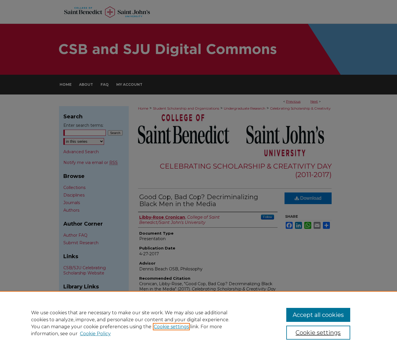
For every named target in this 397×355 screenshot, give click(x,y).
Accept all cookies (318, 314)
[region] (198, 323)
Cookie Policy (95, 333)
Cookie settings (171, 326)
